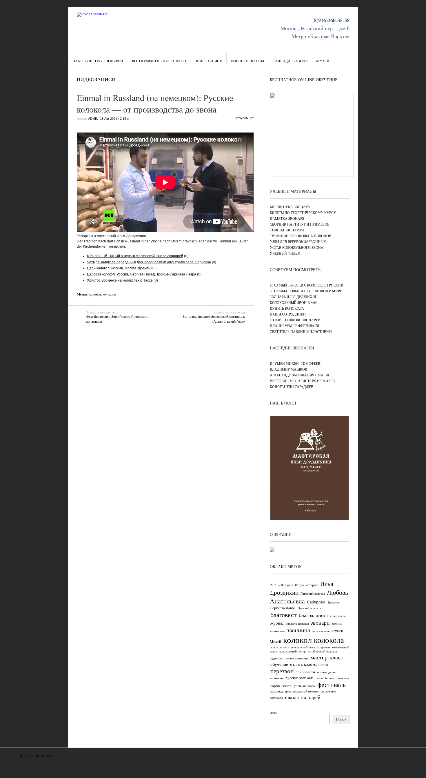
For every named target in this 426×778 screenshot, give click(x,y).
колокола (109, 294)
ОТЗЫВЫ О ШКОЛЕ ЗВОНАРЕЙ (295, 320)
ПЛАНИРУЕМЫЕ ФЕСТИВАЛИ (294, 325)
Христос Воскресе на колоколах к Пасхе (120, 280)
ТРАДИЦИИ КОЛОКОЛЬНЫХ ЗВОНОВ (300, 235)
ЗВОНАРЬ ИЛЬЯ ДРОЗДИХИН (294, 296)
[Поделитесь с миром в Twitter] (239, 80)
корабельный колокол (322, 651)
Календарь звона (290, 61)
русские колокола (299, 677)
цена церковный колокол (301, 691)
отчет (324, 664)
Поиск (273, 713)
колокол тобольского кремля (310, 647)
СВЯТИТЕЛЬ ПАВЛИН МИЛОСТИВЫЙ (301, 331)
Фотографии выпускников (158, 61)
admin (93, 118)
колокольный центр (292, 651)
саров (275, 685)
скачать (287, 686)
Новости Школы (247, 61)
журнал (277, 623)
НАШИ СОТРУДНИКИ (288, 314)
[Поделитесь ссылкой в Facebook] (233, 80)
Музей (322, 61)
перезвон (282, 671)
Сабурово (316, 602)
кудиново (276, 658)
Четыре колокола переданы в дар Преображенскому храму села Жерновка (149, 262)
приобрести (305, 671)
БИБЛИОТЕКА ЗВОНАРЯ (290, 206)
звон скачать (320, 631)
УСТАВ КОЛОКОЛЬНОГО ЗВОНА (296, 247)
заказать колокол (297, 623)
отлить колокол (304, 664)
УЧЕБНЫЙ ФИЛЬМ (285, 253)
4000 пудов (285, 585)
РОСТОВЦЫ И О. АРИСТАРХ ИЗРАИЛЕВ (302, 380)
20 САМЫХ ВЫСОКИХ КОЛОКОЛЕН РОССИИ (306, 285)
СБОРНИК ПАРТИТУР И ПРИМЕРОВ (299, 224)
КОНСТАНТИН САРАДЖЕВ (291, 386)
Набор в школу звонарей (97, 61)
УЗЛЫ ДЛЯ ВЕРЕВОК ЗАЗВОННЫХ (298, 241)
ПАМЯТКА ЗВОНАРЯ (287, 218)
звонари (320, 622)
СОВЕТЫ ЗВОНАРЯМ (287, 230)
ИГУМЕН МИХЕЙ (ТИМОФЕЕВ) (295, 363)
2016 (273, 585)
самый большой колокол (332, 678)
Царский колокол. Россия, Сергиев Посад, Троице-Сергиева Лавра (141, 274)
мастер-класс (326, 657)
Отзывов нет (244, 118)
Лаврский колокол (313, 594)
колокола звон (279, 647)
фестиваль (331, 684)
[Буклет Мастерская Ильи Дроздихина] (309, 519)
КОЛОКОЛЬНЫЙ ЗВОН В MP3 (294, 302)
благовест (283, 614)
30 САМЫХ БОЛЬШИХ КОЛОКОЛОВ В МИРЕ (306, 291)
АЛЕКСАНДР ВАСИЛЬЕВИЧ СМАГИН (300, 375)
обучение (279, 664)
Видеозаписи (208, 61)
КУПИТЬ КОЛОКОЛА (287, 308)
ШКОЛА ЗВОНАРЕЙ (36, 756)
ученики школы (304, 686)
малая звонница (296, 658)
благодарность (315, 615)
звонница (298, 630)
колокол (95, 294)
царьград (276, 691)
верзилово (340, 616)
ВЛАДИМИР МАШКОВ (288, 369)
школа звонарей (303, 697)
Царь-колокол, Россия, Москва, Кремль (118, 268)
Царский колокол (309, 608)
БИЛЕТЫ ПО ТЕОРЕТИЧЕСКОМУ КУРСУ (303, 212)
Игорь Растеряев (306, 585)
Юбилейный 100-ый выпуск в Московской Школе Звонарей (135, 256)
